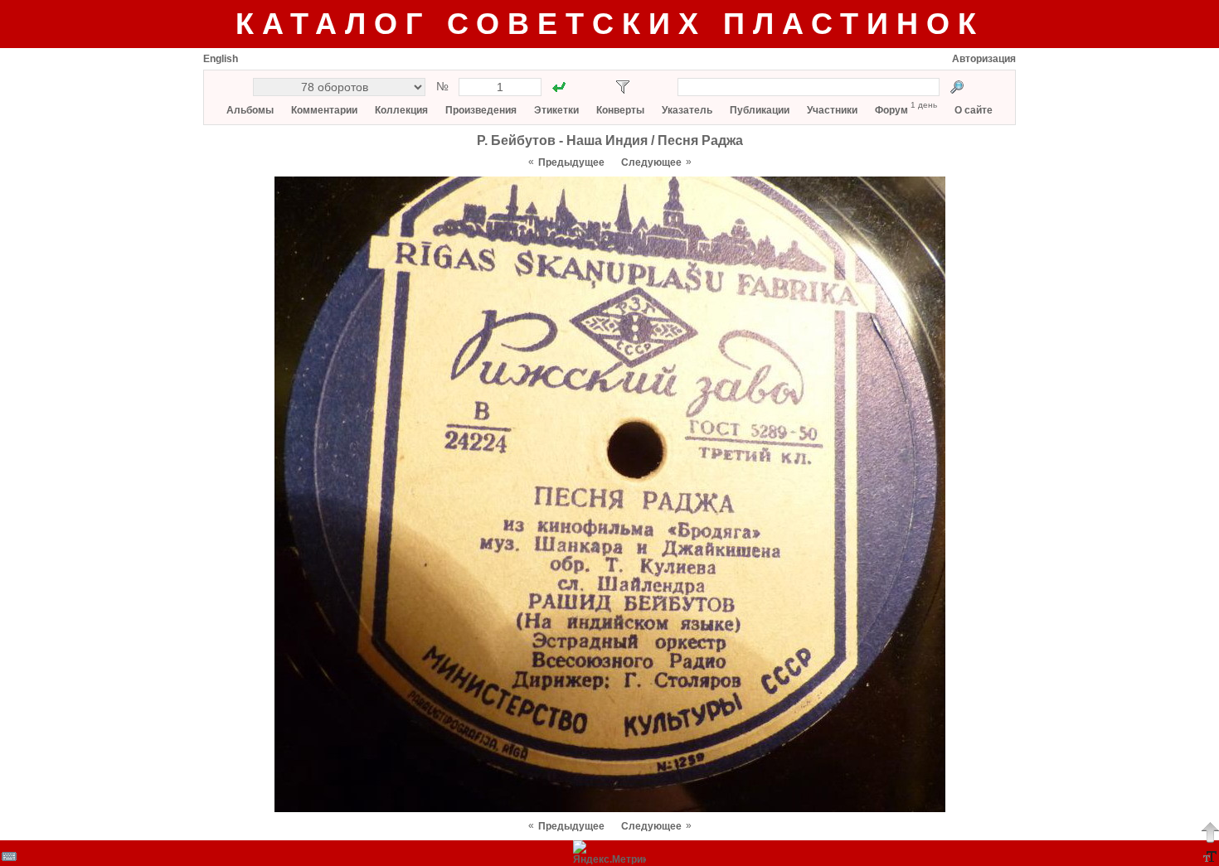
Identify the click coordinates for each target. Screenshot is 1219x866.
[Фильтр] (623, 87)
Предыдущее (571, 162)
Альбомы (250, 110)
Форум (891, 110)
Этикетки (556, 110)
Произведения (481, 110)
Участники (832, 110)
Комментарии (324, 110)
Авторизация (984, 59)
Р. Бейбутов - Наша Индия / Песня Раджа (610, 140)
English (220, 59)
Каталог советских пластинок (610, 24)
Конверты (620, 110)
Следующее (651, 162)
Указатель (687, 110)
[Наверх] (1210, 832)
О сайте (973, 110)
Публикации (759, 110)
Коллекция (401, 110)
